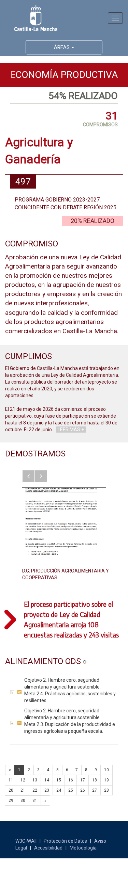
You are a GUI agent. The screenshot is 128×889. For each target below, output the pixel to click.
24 (58, 790)
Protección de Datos (65, 841)
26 (82, 790)
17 (82, 780)
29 (11, 800)
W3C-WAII (26, 841)
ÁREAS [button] (62, 47)
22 (34, 790)
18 (94, 780)
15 (58, 780)
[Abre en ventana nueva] (64, 521)
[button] (28, 476)
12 (22, 780)
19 (106, 780)
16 (70, 780)
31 (34, 800)
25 (70, 790)
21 (22, 790)
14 (46, 780)
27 (94, 790)
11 (11, 780)
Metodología (83, 848)
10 (106, 769)
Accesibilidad (48, 848)
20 (11, 790)
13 (34, 780)
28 (106, 790)
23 (46, 790)
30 (22, 800)
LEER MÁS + (71, 429)
